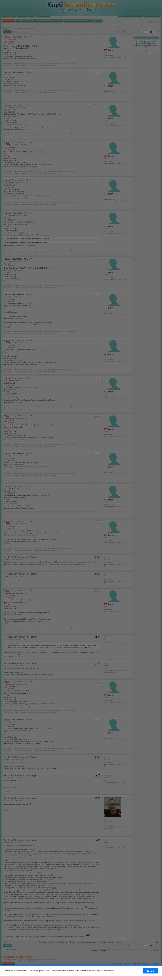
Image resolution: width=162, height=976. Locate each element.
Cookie (46, 971)
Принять (150, 971)
